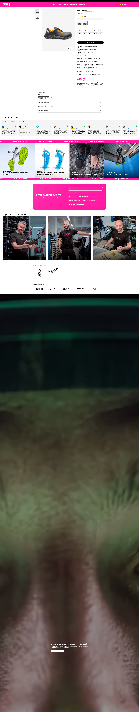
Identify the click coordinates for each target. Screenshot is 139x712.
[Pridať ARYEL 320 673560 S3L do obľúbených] (73, 11)
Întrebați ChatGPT (80, 55)
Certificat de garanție (42, 98)
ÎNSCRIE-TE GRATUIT (58, 651)
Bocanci (66, 4)
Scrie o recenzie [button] (132, 121)
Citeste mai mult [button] (4, 134)
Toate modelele (82, 4)
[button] (100, 28)
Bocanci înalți (73, 4)
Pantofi (60, 4)
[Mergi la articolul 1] (37, 11)
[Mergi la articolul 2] (37, 17)
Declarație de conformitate (43, 96)
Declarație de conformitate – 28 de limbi (46, 97)
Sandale (54, 4)
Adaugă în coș (90, 42)
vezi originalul (63, 133)
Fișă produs (40, 94)
